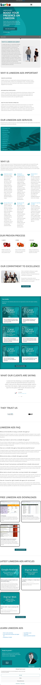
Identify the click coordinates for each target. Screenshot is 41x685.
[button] (39, 669)
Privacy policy (22, 683)
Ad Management (5, 135)
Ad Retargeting (5, 139)
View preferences (20, 680)
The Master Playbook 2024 (27, 515)
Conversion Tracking (6, 143)
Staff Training (5, 149)
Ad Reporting (4, 141)
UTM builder (26, 634)
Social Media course (27, 632)
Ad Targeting (4, 134)
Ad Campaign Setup (6, 128)
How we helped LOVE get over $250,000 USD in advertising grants (29, 320)
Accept (20, 675)
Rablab (24, 0)
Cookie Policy (18, 683)
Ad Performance (5, 137)
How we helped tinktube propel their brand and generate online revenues (29, 340)
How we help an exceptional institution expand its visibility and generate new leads (11, 340)
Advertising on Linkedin (7, 637)
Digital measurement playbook (29, 635)
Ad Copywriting (5, 130)
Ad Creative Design (6, 132)
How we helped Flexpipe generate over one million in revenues (10, 359)
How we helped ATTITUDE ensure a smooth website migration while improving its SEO (11, 320)
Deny (20, 678)
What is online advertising (8, 632)
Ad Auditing (4, 147)
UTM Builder (3, 515)
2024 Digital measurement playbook (8, 539)
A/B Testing (4, 145)
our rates (8, 32)
